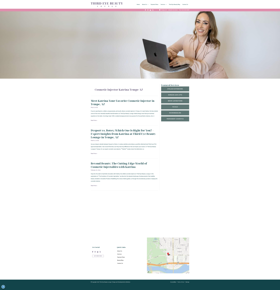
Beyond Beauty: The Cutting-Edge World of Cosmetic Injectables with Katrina (119, 165)
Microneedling (175, 113)
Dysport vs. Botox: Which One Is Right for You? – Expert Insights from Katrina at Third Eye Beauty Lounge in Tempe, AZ (123, 134)
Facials (175, 107)
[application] (147, 4)
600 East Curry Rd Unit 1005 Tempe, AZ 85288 (148, 214)
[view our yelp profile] (153, 10)
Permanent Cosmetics (175, 119)
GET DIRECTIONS (98, 256)
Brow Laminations (175, 101)
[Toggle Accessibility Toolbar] (3, 287)
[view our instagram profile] (148, 10)
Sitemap (187, 282)
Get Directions (141, 226)
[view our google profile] (150, 10)
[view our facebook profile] (145, 10)
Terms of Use (180, 282)
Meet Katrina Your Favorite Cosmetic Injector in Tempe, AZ (122, 102)
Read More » (94, 120)
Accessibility (173, 282)
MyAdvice (127, 282)
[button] (98, 256)
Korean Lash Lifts (175, 95)
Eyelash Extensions (175, 89)
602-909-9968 (185, 10)
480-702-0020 (147, 219)
